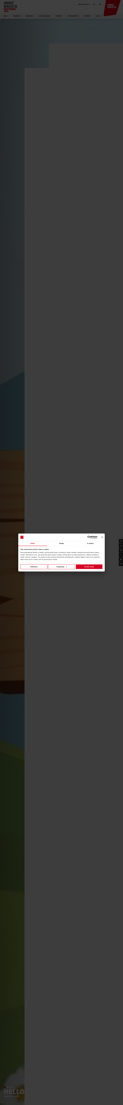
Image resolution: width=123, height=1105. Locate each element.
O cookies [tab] (90, 543)
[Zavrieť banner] (102, 537)
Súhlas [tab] (32, 543)
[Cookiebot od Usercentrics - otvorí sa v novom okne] (88, 537)
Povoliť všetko (89, 567)
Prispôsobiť (60, 567)
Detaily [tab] (61, 543)
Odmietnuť (34, 567)
